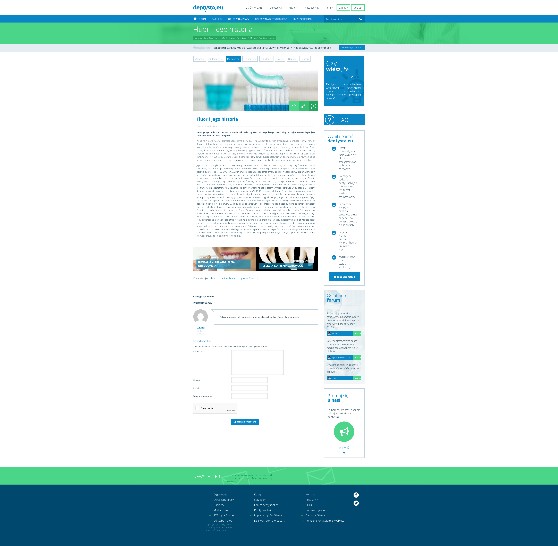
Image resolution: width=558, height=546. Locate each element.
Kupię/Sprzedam (302, 18)
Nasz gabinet (312, 7)
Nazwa (197, 380)
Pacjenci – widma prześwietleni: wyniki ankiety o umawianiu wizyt (348, 240)
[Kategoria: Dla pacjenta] (294, 106)
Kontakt (310, 494)
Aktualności (266, 58)
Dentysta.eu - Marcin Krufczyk (215, 38)
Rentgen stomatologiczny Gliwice (325, 520)
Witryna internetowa (202, 396)
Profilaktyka (252, 38)
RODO (309, 505)
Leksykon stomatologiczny (269, 520)
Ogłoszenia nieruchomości (271, 18)
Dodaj (202, 18)
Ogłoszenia (276, 7)
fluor (213, 278)
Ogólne (280, 58)
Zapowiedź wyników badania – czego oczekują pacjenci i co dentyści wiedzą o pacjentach (348, 214)
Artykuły (293, 7)
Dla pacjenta (241, 38)
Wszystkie (200, 58)
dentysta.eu (225, 524)
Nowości (292, 58)
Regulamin (312, 499)
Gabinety (217, 18)
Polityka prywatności (317, 510)
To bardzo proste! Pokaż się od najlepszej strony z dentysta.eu (344, 413)
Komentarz (199, 351)
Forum (329, 7)
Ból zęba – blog (223, 520)
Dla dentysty (250, 58)
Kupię (257, 494)
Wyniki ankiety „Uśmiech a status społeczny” (347, 262)
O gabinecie (220, 494)
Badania (305, 58)
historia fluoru (228, 278)
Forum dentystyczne (266, 505)
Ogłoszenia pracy (238, 18)
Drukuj (216, 126)
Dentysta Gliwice (263, 510)
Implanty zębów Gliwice (268, 515)
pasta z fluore (247, 278)
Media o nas (221, 510)
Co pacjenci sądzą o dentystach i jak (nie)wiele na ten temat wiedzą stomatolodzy (348, 186)
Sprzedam (260, 499)
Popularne (217, 58)
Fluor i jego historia (266, 38)
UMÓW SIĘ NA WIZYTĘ (351, 47)
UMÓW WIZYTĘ (254, 7)
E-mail (197, 388)
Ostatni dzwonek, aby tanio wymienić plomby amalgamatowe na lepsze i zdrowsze (347, 158)
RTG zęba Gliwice (224, 515)
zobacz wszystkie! (345, 276)
